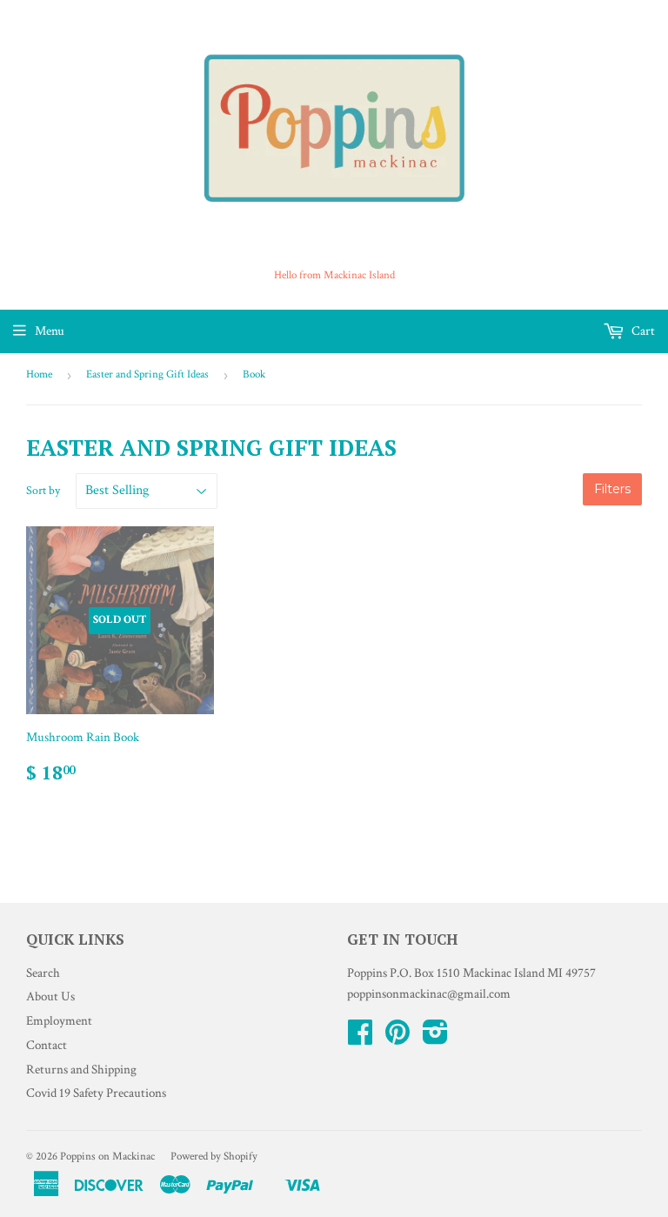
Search (43, 973)
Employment (59, 1021)
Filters (612, 489)
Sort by (43, 490)
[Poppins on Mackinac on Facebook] (360, 1038)
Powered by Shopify (213, 1156)
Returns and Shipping (81, 1069)
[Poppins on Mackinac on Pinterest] (397, 1038)
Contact (46, 1045)
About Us (50, 996)
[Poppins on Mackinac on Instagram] (435, 1038)
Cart (642, 331)
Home (39, 374)
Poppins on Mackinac (107, 1156)
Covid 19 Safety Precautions (96, 1093)
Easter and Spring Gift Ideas (147, 374)
